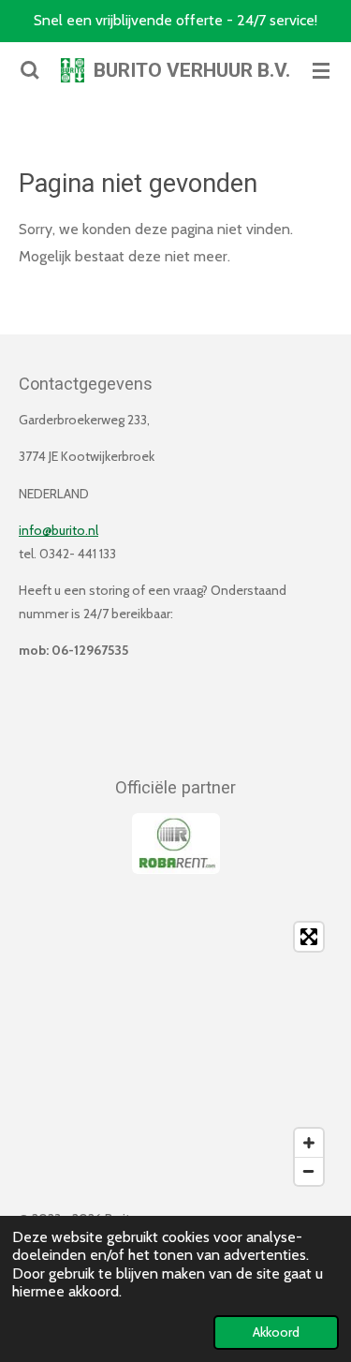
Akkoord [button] (276, 1332)
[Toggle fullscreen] (309, 937)
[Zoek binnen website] (30, 70)
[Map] (175, 1053)
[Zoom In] (309, 1143)
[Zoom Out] (309, 1171)
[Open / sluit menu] (321, 70)
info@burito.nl (58, 530)
